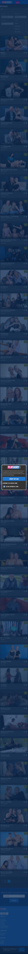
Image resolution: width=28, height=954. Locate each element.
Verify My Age (14, 479)
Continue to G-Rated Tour (10, 483)
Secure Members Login (12, 486)
